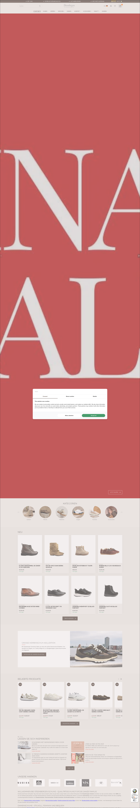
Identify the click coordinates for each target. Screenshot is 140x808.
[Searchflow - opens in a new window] (103, 392)
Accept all (93, 415)
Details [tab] (95, 396)
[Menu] (137, 789)
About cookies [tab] (70, 396)
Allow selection (69, 415)
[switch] (134, 800)
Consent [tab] (45, 396)
